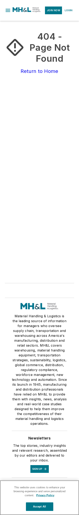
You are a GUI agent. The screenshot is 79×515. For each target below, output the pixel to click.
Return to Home (39, 71)
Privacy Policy (45, 495)
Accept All (39, 506)
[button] (8, 10)
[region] (39, 497)
